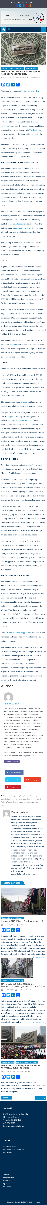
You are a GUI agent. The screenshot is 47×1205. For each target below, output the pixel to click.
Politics (3, 802)
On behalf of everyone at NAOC (8, 1098)
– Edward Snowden (30, 91)
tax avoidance (26, 802)
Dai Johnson (24, 925)
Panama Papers (16, 799)
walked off (14, 344)
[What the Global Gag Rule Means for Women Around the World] (23, 1042)
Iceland (33, 796)
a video (24, 402)
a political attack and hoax (21, 420)
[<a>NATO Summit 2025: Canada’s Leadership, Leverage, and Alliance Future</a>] (17, 968)
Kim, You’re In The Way (41, 1098)
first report (19, 224)
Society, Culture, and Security (12, 68)
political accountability (33, 799)
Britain (12, 796)
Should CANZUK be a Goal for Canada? (22, 921)
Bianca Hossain (8, 1062)
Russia (9, 802)
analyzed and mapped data (20, 633)
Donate (6, 1181)
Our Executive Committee (14, 1149)
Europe (27, 796)
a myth (10, 416)
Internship (7, 1187)
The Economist (35, 130)
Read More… (40, 957)
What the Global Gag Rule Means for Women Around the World (21, 1066)
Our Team (7, 1152)
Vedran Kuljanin (31, 68)
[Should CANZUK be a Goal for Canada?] (23, 901)
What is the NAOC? (11, 1146)
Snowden (16, 802)
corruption (19, 796)
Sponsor (6, 1184)
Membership (8, 1178)
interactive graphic (23, 228)
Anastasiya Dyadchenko (26, 990)
